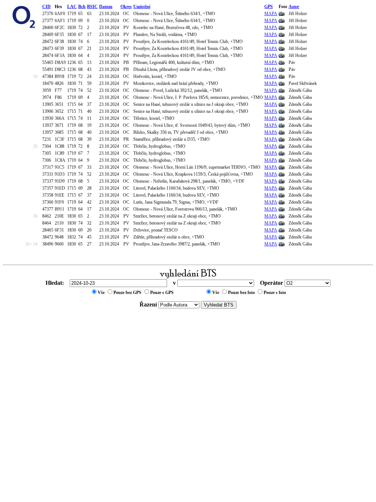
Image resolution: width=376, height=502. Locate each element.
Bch (82, 6)
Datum (105, 6)
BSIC (92, 6)
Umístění (141, 6)
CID (46, 6)
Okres (126, 6)
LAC (72, 6)
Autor (294, 6)
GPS (268, 6)
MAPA (270, 13)
